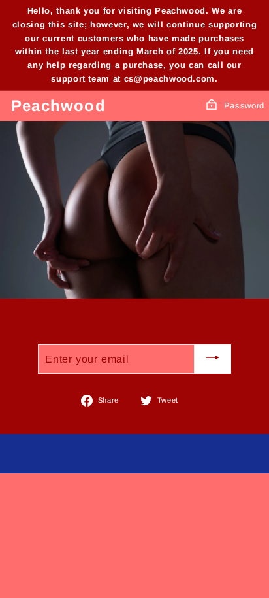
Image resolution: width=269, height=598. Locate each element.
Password (244, 105)
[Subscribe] (213, 359)
